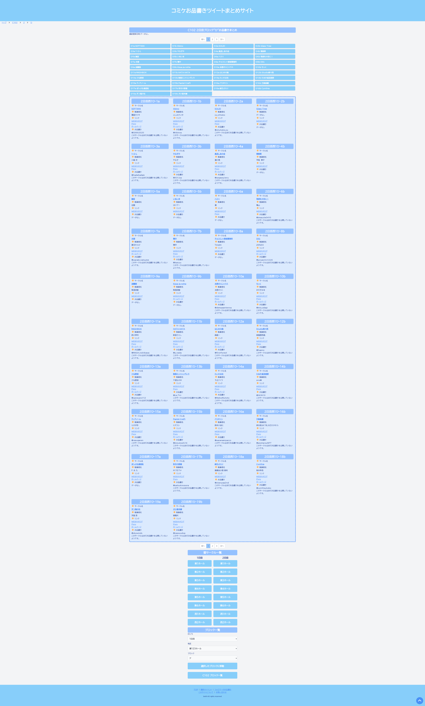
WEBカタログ (137, 121)
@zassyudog (179, 533)
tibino (176, 109)
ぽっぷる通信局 (137, 464)
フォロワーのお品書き (222, 690)
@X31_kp (177, 178)
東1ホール (200, 563)
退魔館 (134, 284)
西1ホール (200, 614)
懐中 (175, 239)
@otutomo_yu (221, 130)
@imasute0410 (263, 217)
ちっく (258, 284)
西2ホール (200, 622)
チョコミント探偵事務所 (224, 239)
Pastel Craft (179, 419)
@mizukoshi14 (180, 443)
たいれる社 (219, 374)
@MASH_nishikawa (140, 353)
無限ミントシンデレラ (181, 374)
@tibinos (177, 133)
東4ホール (200, 589)
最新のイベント (206, 690)
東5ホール (200, 597)
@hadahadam (138, 175)
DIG (258, 239)
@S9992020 (137, 133)
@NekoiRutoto (222, 398)
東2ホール (200, 572)
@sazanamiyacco (223, 440)
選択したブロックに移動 (212, 666)
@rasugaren (137, 440)
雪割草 (259, 154)
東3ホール (200, 580)
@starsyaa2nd (222, 483)
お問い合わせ (221, 692)
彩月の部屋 (177, 464)
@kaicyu (177, 262)
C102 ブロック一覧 (212, 675)
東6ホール (199, 605)
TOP (196, 690)
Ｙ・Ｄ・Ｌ (134, 154)
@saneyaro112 (138, 398)
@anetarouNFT (263, 443)
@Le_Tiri (177, 395)
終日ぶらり (219, 464)
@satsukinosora (181, 485)
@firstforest (221, 353)
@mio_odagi (262, 308)
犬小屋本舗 (177, 509)
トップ (4, 22)
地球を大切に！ (262, 199)
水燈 (133, 239)
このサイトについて (206, 692)
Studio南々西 (262, 329)
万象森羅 (259, 419)
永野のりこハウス (221, 284)
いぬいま (176, 199)
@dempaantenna (223, 308)
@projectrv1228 (264, 260)
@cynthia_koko (263, 488)
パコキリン (219, 419)
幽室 (133, 199)
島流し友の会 (220, 154)
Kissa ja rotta (179, 284)
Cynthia (260, 464)
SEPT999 (136, 109)
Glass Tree (261, 109)
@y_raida (177, 353)
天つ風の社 (135, 509)
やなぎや (176, 154)
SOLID (218, 109)
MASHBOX (136, 329)
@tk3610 (260, 395)
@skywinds (136, 533)
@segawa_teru (222, 178)
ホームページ (136, 126)
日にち (190, 634)
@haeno (260, 350)
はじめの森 (219, 329)
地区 (189, 644)
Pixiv (133, 124)
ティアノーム (136, 419)
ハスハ (217, 199)
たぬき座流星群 (262, 374)
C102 (14, 22)
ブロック (191, 653)
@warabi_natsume (140, 260)
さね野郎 (135, 374)
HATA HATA (179, 329)
